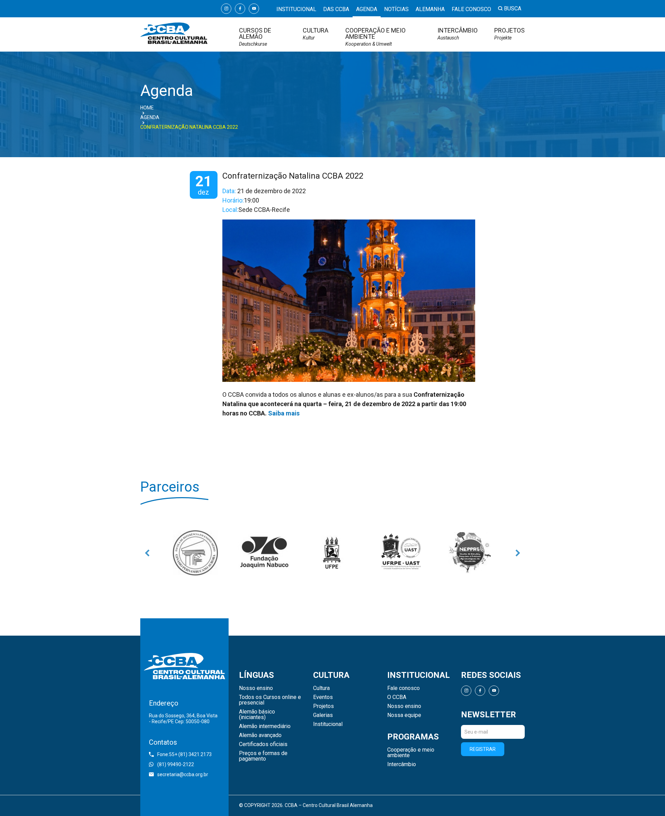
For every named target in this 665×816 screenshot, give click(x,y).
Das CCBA (336, 9)
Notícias (396, 9)
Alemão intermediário (265, 726)
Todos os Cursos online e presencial (270, 700)
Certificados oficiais (263, 744)
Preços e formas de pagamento (263, 756)
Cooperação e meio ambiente (375, 36)
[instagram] (226, 8)
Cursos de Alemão (255, 36)
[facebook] (240, 8)
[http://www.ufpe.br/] (332, 553)
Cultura (315, 33)
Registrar (483, 749)
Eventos (323, 697)
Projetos (509, 33)
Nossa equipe (404, 715)
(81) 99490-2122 (175, 764)
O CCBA (396, 697)
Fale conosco (471, 9)
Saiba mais (284, 413)
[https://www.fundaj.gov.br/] (264, 553)
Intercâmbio (457, 33)
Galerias (323, 715)
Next (518, 553)
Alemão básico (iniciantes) (257, 714)
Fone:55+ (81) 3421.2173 (184, 754)
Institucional (296, 9)
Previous (147, 553)
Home (147, 107)
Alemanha (430, 9)
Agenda (366, 9)
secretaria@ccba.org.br (182, 774)
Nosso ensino (256, 688)
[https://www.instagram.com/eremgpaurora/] (195, 553)
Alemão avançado (260, 735)
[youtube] (254, 8)
